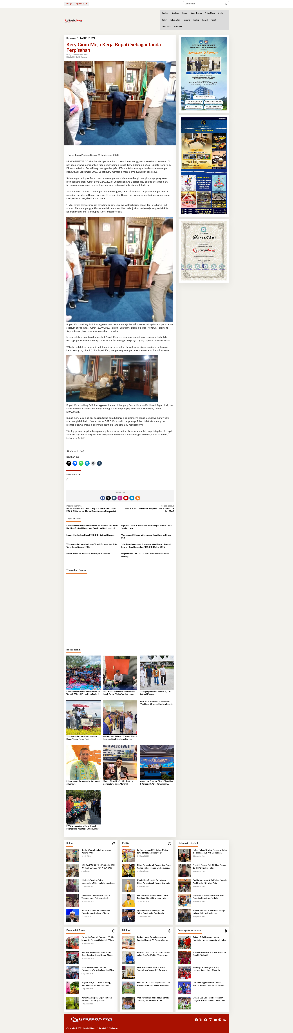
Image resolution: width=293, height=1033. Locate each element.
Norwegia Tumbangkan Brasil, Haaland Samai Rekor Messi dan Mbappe (207, 969)
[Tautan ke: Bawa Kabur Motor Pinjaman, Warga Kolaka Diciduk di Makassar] (184, 916)
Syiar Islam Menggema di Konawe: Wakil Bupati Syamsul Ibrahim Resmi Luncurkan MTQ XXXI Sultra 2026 (146, 546)
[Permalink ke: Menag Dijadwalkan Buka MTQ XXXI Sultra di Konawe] (157, 673)
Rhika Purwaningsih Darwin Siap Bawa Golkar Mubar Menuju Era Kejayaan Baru (154, 867)
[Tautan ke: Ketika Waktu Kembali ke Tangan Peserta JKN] (72, 855)
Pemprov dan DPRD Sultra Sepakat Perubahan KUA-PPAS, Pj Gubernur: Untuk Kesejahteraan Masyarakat (91, 509)
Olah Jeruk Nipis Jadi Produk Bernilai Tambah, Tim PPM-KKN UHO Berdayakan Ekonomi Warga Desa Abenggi (153, 999)
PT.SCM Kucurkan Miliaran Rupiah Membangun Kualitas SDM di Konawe (82, 827)
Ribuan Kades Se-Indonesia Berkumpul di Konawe (88, 554)
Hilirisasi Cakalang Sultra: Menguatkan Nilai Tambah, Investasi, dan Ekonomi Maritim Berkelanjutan (97, 882)
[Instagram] (120, 498)
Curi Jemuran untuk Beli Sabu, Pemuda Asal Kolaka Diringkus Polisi (210, 881)
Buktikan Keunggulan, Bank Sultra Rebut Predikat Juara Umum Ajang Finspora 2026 (96, 954)
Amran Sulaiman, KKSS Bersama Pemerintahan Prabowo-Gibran (95, 912)
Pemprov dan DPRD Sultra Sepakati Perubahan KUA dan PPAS (149, 509)
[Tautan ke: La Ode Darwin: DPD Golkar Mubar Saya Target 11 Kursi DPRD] (128, 855)
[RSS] (137, 498)
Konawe (84, 57)
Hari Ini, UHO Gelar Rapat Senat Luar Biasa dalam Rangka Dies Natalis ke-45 (153, 984)
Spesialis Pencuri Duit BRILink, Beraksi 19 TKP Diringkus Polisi (209, 866)
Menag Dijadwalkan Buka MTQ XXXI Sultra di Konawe (90, 535)
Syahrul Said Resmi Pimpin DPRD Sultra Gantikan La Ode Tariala (151, 912)
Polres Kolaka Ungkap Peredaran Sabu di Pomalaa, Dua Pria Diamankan (210, 851)
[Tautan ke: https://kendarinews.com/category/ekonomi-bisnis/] (114, 931)
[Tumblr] (114, 498)
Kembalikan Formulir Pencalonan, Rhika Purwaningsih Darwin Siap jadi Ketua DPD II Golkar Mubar (153, 882)
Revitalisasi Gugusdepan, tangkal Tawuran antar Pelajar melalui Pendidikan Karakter (95, 897)
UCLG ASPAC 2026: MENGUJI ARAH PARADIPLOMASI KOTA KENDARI (98, 866)
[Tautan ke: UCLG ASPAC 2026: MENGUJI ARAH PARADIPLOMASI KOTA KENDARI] (72, 870)
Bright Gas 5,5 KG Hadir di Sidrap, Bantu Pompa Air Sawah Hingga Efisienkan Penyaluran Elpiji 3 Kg (96, 984)
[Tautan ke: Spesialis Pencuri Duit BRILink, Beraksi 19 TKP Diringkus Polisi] (184, 870)
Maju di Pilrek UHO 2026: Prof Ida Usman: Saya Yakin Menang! (145, 555)
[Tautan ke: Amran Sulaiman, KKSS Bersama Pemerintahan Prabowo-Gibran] (72, 916)
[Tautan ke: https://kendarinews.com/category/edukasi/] (169, 931)
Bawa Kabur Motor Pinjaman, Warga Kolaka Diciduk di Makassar (209, 912)
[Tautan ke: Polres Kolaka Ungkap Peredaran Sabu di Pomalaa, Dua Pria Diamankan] (184, 855)
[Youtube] (125, 498)
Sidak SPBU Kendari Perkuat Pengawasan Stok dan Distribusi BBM (97, 969)
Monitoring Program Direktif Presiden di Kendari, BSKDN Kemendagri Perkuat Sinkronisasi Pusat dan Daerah (157, 783)
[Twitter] (108, 498)
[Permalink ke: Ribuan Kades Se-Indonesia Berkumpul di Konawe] (83, 762)
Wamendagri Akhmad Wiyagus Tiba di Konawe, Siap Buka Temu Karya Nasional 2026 (91, 546)
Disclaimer (113, 1028)
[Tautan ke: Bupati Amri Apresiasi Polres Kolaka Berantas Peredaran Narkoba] (184, 900)
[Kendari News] (73, 21)
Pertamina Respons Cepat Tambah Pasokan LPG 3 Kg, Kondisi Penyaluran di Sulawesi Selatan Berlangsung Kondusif (96, 999)
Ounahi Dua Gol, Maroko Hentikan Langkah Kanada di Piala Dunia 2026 (209, 999)
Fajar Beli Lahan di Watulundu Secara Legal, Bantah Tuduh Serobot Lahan (146, 527)
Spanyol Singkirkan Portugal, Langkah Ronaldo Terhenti (209, 954)
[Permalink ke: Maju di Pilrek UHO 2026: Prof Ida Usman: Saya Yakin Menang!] (120, 762)
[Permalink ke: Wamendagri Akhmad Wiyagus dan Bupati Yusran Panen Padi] (83, 717)
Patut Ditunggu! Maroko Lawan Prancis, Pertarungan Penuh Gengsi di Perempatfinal (209, 984)
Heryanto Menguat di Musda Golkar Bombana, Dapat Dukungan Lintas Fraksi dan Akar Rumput (153, 897)
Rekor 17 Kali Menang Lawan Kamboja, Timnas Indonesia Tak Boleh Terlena (209, 939)
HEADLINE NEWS (73, 57)
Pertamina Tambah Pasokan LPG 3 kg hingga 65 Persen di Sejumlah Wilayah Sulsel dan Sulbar (98, 939)
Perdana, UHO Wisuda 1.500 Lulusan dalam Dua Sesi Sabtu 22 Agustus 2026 (153, 954)
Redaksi (102, 1028)
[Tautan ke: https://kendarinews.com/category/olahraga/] (225, 931)
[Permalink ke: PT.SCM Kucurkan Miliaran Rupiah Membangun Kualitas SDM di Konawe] (83, 807)
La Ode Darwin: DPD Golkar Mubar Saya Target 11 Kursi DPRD (152, 851)
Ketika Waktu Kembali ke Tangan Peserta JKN (96, 851)
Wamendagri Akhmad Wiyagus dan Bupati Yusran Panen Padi (146, 536)
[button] (226, 3)
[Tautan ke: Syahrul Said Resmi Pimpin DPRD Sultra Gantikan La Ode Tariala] (128, 916)
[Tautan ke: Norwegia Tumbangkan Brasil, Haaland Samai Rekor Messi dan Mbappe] (184, 973)
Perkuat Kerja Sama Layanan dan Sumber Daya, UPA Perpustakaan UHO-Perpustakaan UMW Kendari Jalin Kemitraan (152, 939)
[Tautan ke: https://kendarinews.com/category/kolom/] (114, 844)
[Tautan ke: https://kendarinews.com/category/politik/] (169, 844)
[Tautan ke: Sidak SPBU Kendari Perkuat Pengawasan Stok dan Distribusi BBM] (72, 973)
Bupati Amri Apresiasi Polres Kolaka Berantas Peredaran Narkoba (208, 897)
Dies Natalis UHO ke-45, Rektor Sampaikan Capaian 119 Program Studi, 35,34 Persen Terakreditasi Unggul (152, 969)
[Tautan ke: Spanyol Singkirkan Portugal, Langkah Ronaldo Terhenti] (184, 957)
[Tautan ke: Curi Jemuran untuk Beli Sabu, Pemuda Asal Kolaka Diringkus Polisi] (184, 885)
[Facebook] (102, 498)
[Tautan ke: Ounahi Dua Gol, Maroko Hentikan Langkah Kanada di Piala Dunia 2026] (184, 1003)
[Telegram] (131, 498)
